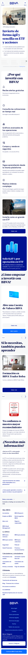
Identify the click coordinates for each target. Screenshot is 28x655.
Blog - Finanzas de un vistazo (10, 583)
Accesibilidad (6, 589)
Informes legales (14, 617)
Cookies (14, 611)
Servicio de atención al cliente (14, 630)
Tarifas (14, 624)
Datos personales (14, 614)
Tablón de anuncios (14, 627)
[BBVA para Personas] (14, 3)
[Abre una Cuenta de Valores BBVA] (14, 294)
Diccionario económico (9, 586)
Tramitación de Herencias (9, 580)
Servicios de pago (14, 620)
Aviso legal (14, 608)
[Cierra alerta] (25, 634)
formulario (13, 577)
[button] (2, 3)
